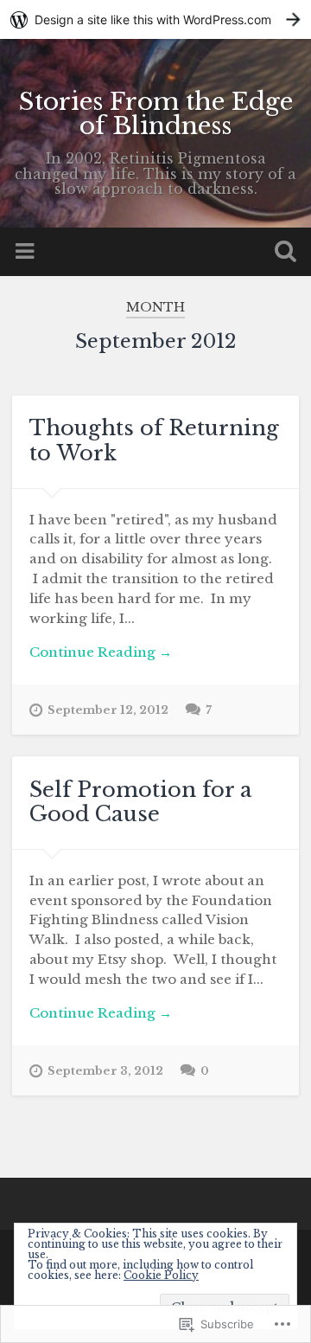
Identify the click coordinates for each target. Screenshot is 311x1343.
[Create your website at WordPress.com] (155, 19)
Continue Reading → (100, 652)
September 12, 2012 (108, 710)
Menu (27, 252)
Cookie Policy (161, 1275)
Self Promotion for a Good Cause (140, 802)
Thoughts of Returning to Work (154, 440)
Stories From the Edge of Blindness (156, 114)
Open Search (281, 253)
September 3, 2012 (105, 1070)
